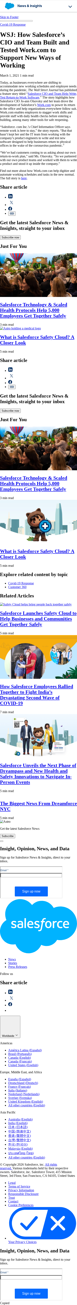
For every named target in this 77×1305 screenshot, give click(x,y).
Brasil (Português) (20, 1054)
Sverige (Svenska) (20, 1098)
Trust (11, 1197)
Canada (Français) (20, 1061)
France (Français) (19, 1086)
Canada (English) (19, 1057)
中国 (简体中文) (19, 1131)
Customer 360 (17, 587)
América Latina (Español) (25, 1050)
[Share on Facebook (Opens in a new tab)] (10, 209)
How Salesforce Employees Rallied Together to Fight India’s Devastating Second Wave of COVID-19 (36, 695)
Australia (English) (20, 1119)
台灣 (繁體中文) (19, 1140)
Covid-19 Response (13, 24)
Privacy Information (21, 1190)
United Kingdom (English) (25, 1101)
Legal (12, 1182)
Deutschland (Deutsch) (23, 1083)
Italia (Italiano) (17, 1090)
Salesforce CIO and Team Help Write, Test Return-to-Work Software (38, 95)
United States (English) (23, 1065)
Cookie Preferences (20, 1205)
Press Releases (17, 966)
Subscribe (8, 836)
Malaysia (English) (20, 1148)
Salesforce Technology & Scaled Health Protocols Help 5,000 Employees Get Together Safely (33, 310)
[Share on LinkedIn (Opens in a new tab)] (10, 197)
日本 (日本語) (18, 1127)
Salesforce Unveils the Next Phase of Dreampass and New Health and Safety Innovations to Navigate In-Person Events (38, 774)
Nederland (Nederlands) (23, 1094)
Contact (13, 1201)
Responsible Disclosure (23, 1194)
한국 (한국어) (18, 1144)
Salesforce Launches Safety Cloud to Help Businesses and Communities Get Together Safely (38, 618)
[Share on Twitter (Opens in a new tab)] (11, 204)
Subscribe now (10, 237)
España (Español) (19, 1079)
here (24, 178)
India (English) (18, 1123)
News (12, 959)
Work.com (44, 105)
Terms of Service (19, 1186)
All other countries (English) (26, 1105)
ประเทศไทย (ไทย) (21, 1153)
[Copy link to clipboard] (12, 213)
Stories (12, 963)
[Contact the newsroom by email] (10, 1010)
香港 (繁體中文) (19, 1135)
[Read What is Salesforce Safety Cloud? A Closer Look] (20, 328)
